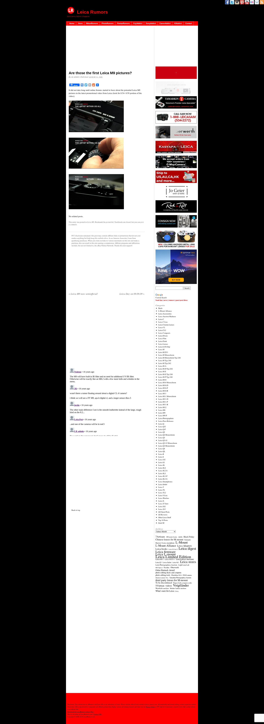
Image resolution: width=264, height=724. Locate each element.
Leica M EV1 (163, 352)
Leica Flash (162, 341)
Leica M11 (162, 393)
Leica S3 (161, 462)
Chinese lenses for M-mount (169, 539)
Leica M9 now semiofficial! (83, 293)
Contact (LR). (97, 714)
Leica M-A (162, 366)
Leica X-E (162, 506)
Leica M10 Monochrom (167, 382)
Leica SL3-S (162, 479)
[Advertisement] (107, 49)
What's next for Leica (165, 591)
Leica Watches (163, 498)
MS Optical (159, 568)
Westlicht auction (162, 588)
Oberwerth (174, 567)
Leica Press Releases (165, 421)
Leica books (161, 549)
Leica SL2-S (162, 470)
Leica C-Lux (163, 322)
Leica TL (161, 490)
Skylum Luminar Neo (162, 578)
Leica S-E (161, 459)
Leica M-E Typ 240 (165, 374)
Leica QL (161, 451)
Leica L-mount (166, 554)
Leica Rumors (92, 12)
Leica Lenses (163, 344)
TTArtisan (160, 585)
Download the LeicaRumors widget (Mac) (80, 712)
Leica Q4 (161, 448)
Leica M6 (161, 410)
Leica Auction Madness (167, 316)
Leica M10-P (163, 388)
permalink (110, 222)
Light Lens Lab (183, 565)
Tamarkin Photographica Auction (180, 577)
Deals (160, 308)
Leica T (161, 487)
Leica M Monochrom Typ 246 (169, 357)
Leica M (161, 349)
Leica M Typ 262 (164, 363)
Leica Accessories (164, 313)
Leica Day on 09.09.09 (131, 293)
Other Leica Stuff (164, 517)
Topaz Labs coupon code (182, 583)
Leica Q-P (162, 429)
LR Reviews (162, 514)
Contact (188, 23)
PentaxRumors (123, 23)
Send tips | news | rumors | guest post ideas (172, 300)
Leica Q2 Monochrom (166, 435)
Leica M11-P (163, 402)
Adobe (180, 537)
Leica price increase (185, 559)
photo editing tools (163, 575)
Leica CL (161, 327)
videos (168, 585)
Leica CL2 (162, 330)
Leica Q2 (161, 432)
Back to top (76, 510)
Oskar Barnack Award (165, 570)
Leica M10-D (163, 385)
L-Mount (182, 542)
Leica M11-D (163, 399)
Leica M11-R (163, 404)
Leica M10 (162, 380)
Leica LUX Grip (164, 346)
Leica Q (161, 424)
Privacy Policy (150, 707)
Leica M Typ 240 (164, 360)
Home (71, 23)
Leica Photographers (166, 418)
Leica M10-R (163, 391)
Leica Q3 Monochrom (166, 446)
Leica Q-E (162, 426)
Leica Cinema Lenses (166, 324)
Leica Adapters (184, 546)
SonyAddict (151, 23)
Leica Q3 (161, 437)
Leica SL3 (162, 473)
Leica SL (161, 465)
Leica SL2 (162, 468)
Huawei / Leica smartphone (165, 543)
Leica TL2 (162, 492)
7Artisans (160, 536)
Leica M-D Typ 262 (165, 369)
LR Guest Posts (164, 512)
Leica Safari (167, 562)
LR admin (75, 77)
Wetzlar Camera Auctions (178, 588)
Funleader (187, 540)
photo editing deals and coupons (168, 572)
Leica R (161, 454)
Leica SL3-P (162, 476)
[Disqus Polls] (106, 332)
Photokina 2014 (176, 575)
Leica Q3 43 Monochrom (167, 443)
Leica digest (187, 548)
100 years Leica (171, 537)
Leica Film (162, 338)
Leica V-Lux (162, 495)
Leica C (161, 319)
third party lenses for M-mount (172, 580)
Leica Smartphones (165, 481)
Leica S (161, 457)
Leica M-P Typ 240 (165, 377)
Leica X (161, 501)
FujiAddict (137, 23)
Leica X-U (162, 509)
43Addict (178, 23)
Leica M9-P (162, 415)
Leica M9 (90, 222)
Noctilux (166, 567)
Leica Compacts (164, 333)
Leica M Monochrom (166, 355)
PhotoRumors (107, 23)
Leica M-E (162, 371)
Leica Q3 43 (162, 440)
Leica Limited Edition (173, 556)
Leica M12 (162, 407)
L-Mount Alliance (165, 311)
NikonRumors (92, 23)
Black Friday (189, 536)
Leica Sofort (162, 484)
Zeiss (176, 591)
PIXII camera (187, 575)
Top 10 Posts (163, 520)
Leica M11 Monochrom (167, 396)
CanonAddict (165, 23)
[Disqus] (106, 401)
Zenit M (161, 523)
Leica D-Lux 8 (173, 549)
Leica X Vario (163, 503)
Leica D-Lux (163, 335)
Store (80, 23)
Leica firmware (166, 551)
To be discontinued (164, 582)
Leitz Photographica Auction (166, 565)
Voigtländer (181, 585)
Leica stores (188, 561)
